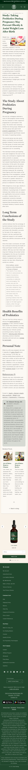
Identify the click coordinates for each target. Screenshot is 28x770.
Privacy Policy (20, 707)
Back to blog (15, 508)
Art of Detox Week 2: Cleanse (7, 465)
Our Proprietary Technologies (10, 640)
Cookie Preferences (8, 618)
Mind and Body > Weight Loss (11, 395)
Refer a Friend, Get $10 (9, 583)
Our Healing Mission (8, 631)
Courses (5, 634)
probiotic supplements (9, 131)
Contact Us (14, 697)
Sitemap (14, 709)
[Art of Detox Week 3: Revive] (19, 456)
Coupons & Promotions (8, 612)
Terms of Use (6, 707)
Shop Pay (5, 609)
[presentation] (13, 502)
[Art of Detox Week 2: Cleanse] (8, 456)
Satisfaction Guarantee (9, 662)
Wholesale (5, 656)
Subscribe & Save (7, 574)
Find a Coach (6, 615)
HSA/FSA (5, 665)
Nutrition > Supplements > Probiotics (13, 397)
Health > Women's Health (16, 393)
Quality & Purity (7, 637)
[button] (2, 6)
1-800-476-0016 (14, 689)
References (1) (9, 374)
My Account (6, 570)
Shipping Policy (7, 602)
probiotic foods (10, 368)
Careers (5, 649)
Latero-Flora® (15, 352)
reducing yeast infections (16, 334)
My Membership (7, 580)
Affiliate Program (7, 652)
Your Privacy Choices (8, 590)
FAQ (4, 599)
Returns (5, 605)
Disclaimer (13, 707)
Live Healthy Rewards (8, 577)
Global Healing (16, 766)
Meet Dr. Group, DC (8, 627)
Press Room (6, 659)
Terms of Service (7, 587)
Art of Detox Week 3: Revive (19, 465)
